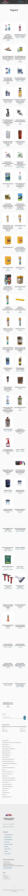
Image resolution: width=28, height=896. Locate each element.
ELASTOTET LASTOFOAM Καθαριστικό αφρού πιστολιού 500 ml (20, 101)
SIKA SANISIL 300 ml (20, 267)
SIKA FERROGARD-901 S (8, 247)
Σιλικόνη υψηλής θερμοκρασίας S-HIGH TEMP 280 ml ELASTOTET (8, 664)
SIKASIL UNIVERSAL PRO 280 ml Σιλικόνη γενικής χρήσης (8, 349)
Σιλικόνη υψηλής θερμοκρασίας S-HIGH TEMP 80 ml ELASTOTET (20, 664)
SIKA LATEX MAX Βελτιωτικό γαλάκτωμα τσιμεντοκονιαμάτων (20, 248)
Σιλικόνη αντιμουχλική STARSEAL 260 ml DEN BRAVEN (8, 606)
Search (4, 714)
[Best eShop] (5, 2)
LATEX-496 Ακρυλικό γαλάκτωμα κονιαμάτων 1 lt (20, 121)
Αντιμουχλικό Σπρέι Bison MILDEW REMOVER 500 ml (7, 451)
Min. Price (5, 731)
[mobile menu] (26, 2)
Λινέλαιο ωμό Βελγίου (20, 547)
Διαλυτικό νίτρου (8, 490)
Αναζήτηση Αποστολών (8, 866)
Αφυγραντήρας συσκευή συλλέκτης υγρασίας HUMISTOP (8, 471)
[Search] (25, 718)
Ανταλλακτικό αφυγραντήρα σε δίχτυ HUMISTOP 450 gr (20, 430)
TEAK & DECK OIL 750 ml (20, 387)
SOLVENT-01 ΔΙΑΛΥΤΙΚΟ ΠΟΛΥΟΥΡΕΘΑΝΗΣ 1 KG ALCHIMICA (20, 349)
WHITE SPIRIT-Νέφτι (7, 429)
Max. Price (23, 731)
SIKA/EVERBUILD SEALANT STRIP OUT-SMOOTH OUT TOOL (8, 288)
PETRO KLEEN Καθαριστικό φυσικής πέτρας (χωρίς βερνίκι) (8, 205)
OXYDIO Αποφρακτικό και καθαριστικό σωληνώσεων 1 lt (20, 185)
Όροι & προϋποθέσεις (7, 868)
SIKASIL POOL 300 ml (20, 328)
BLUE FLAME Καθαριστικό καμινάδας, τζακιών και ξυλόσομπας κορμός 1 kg (7, 58)
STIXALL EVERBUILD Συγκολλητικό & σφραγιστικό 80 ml (8, 388)
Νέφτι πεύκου (20, 566)
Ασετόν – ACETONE (20, 449)
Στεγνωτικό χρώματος (8, 683)
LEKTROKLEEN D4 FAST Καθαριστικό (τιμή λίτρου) (8, 143)
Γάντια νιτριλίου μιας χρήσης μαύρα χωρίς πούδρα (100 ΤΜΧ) (20, 471)
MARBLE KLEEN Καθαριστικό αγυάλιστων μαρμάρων (7, 163)
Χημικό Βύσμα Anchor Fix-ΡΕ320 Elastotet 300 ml (8, 704)
